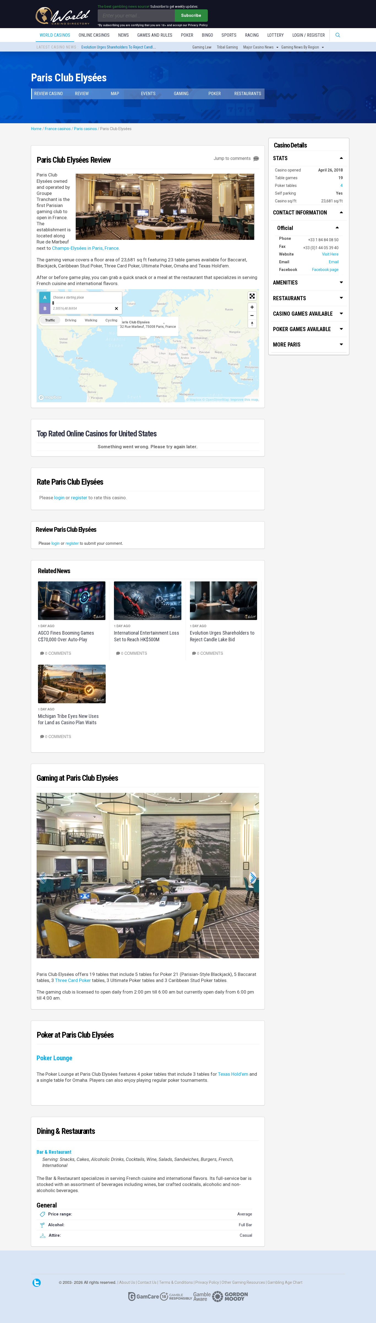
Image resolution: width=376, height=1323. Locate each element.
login (59, 497)
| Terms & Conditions (175, 1282)
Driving (70, 320)
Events (148, 93)
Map (115, 93)
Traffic (50, 320)
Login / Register (308, 35)
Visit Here (330, 254)
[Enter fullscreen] (252, 296)
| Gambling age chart (284, 1282)
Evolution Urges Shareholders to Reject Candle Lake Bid (124, 47)
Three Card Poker (73, 980)
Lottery (275, 35)
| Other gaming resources (243, 1282)
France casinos (58, 129)
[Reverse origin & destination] (53, 303)
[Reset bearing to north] (252, 324)
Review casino (48, 93)
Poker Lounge (54, 1058)
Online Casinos (94, 35)
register (79, 497)
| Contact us (146, 1282)
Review (82, 93)
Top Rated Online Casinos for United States (96, 433)
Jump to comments (233, 158)
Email (334, 262)
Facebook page (325, 269)
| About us (127, 1282)
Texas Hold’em (233, 1074)
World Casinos (55, 35)
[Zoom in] (252, 307)
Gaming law (201, 47)
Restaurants (247, 93)
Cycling (111, 320)
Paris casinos (85, 129)
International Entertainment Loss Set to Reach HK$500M (146, 636)
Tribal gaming (227, 47)
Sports (229, 35)
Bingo (207, 35)
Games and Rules (154, 35)
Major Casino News (258, 47)
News (123, 35)
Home (36, 129)
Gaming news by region (300, 47)
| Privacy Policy (207, 1282)
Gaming (181, 93)
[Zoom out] (252, 315)
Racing (252, 35)
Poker (187, 35)
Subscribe (191, 15)
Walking (91, 320)
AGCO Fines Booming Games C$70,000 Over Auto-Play (66, 636)
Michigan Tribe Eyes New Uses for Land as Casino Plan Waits (68, 719)
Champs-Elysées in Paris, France (85, 248)
